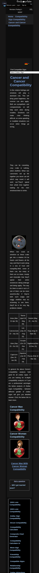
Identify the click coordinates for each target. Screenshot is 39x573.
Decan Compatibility (18, 523)
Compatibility (21, 16)
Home (10, 16)
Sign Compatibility (17, 19)
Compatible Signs (17, 561)
